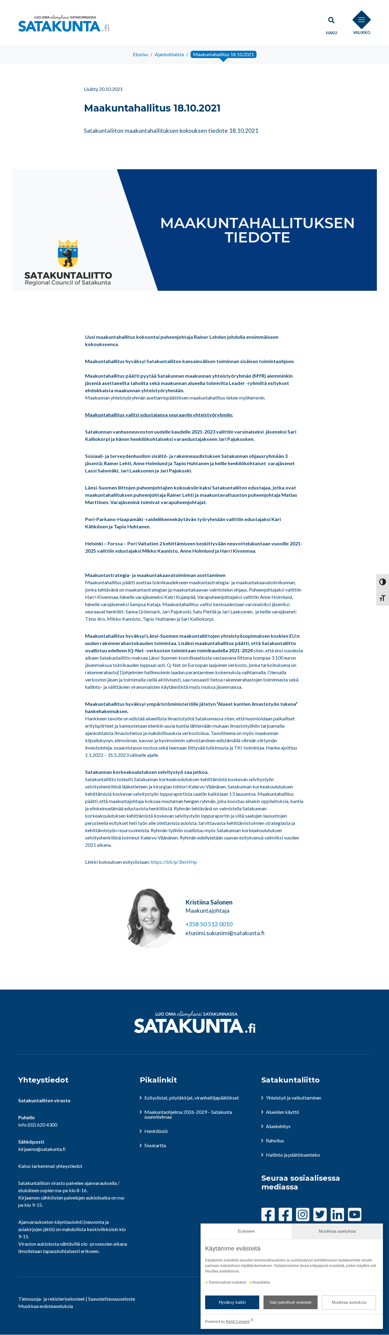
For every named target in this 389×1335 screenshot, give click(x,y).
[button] (331, 23)
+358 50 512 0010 (208, 924)
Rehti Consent (238, 1322)
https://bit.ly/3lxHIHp (174, 862)
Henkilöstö (156, 1131)
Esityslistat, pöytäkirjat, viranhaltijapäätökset (191, 1097)
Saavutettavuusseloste (111, 1299)
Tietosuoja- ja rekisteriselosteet (51, 1299)
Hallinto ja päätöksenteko (293, 1155)
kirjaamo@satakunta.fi (42, 1149)
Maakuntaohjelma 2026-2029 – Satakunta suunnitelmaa (188, 1114)
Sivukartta (155, 1145)
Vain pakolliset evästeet (291, 1302)
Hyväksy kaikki (232, 1302)
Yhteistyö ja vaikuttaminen (293, 1097)
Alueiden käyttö (282, 1112)
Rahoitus (275, 1140)
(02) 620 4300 (42, 1124)
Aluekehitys (278, 1126)
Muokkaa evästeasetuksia (45, 1306)
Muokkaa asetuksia (349, 1302)
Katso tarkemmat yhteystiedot (50, 1166)
